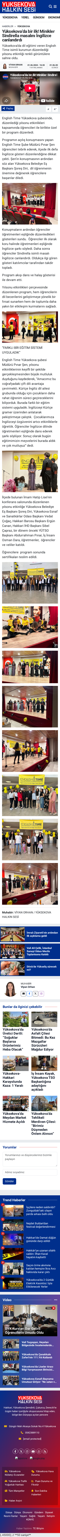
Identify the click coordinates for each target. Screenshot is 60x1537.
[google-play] (37, 1459)
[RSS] (45, 1451)
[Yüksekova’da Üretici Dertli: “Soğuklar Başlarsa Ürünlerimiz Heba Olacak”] (16, 1019)
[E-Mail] (23, 993)
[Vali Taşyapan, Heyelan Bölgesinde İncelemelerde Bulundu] (11, 1343)
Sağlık (32, 1516)
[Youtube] (33, 1451)
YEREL (25, 17)
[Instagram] (41, 993)
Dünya (9, 1512)
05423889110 (32, 1432)
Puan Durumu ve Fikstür (41, 1483)
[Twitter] (35, 993)
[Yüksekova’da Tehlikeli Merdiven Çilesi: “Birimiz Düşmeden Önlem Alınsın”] (44, 1103)
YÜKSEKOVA (10, 17)
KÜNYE (30, 1519)
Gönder (9, 1181)
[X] (21, 1451)
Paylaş (9, 108)
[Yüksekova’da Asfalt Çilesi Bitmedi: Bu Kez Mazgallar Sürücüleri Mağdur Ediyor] (44, 1019)
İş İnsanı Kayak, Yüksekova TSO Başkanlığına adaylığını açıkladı (43, 1081)
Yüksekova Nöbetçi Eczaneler (14, 1473)
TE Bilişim (38, 1528)
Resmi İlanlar (11, 1516)
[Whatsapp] (39, 1451)
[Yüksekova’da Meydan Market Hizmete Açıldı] (16, 1103)
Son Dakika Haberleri (39, 1492)
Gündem (38, 1512)
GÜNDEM (38, 17)
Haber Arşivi (15, 1500)
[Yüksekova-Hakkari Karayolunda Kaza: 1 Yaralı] (16, 1063)
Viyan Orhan (28, 986)
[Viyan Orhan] (10, 988)
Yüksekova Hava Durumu (42, 1473)
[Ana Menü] (55, 6)
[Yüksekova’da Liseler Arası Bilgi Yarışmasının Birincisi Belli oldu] (11, 1368)
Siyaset (49, 1512)
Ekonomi (27, 1512)
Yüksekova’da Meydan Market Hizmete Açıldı (14, 1117)
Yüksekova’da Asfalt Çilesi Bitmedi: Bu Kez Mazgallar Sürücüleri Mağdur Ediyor (43, 1039)
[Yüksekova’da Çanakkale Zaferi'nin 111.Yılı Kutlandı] (11, 1355)
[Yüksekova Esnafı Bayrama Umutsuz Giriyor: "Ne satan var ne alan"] (11, 1380)
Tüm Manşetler (16, 1490)
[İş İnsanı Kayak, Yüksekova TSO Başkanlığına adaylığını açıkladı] (44, 1063)
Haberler (7, 26)
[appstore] (21, 1459)
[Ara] (50, 6)
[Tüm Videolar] (55, 1299)
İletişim (51, 1516)
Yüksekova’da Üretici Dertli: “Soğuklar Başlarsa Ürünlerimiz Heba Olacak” (13, 1039)
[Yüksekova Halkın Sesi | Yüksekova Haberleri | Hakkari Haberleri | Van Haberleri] (19, 7)
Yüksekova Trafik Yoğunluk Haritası (16, 1483)
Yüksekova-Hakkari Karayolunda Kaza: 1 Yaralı (13, 1080)
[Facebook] (29, 993)
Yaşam (23, 1516)
